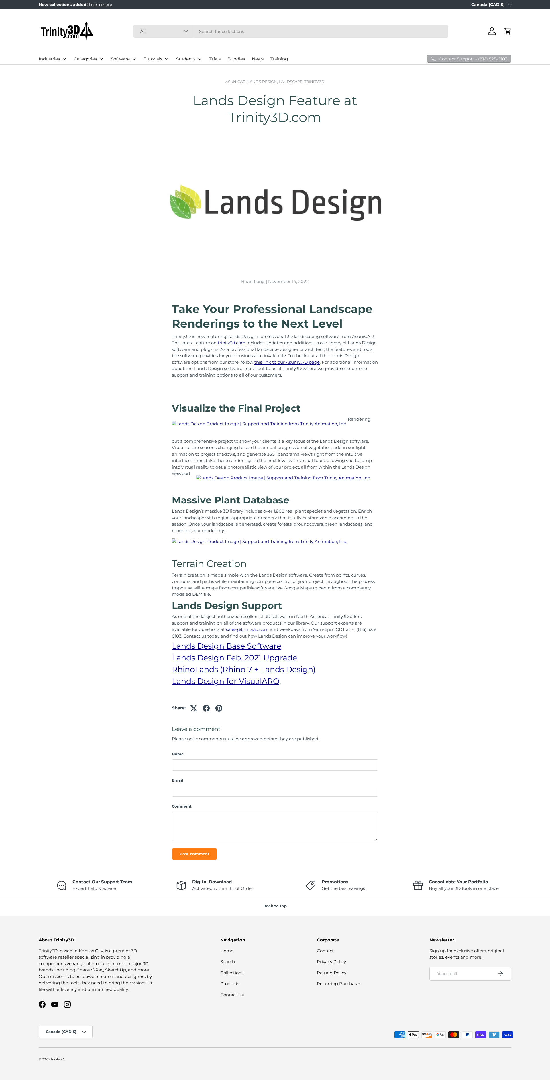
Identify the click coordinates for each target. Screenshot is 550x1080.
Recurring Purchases (339, 983)
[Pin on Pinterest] (219, 708)
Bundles (236, 59)
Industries (49, 59)
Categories (85, 59)
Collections (231, 972)
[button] (508, 31)
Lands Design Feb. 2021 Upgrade (234, 657)
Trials (215, 59)
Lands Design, (263, 81)
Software (120, 59)
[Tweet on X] (193, 708)
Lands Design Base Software (226, 646)
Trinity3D (57, 1059)
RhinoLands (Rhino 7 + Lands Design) (244, 669)
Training (279, 59)
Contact (325, 950)
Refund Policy (331, 972)
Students (185, 59)
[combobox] (290, 31)
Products (229, 983)
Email (177, 780)
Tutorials (153, 59)
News (258, 59)
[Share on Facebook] (206, 708)
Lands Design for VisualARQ (225, 681)
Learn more (100, 4)
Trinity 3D (314, 81)
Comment (182, 806)
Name (178, 754)
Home (226, 950)
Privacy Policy (331, 961)
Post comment (194, 853)
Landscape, (291, 81)
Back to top (275, 906)
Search (227, 961)
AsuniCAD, (236, 81)
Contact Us (232, 995)
